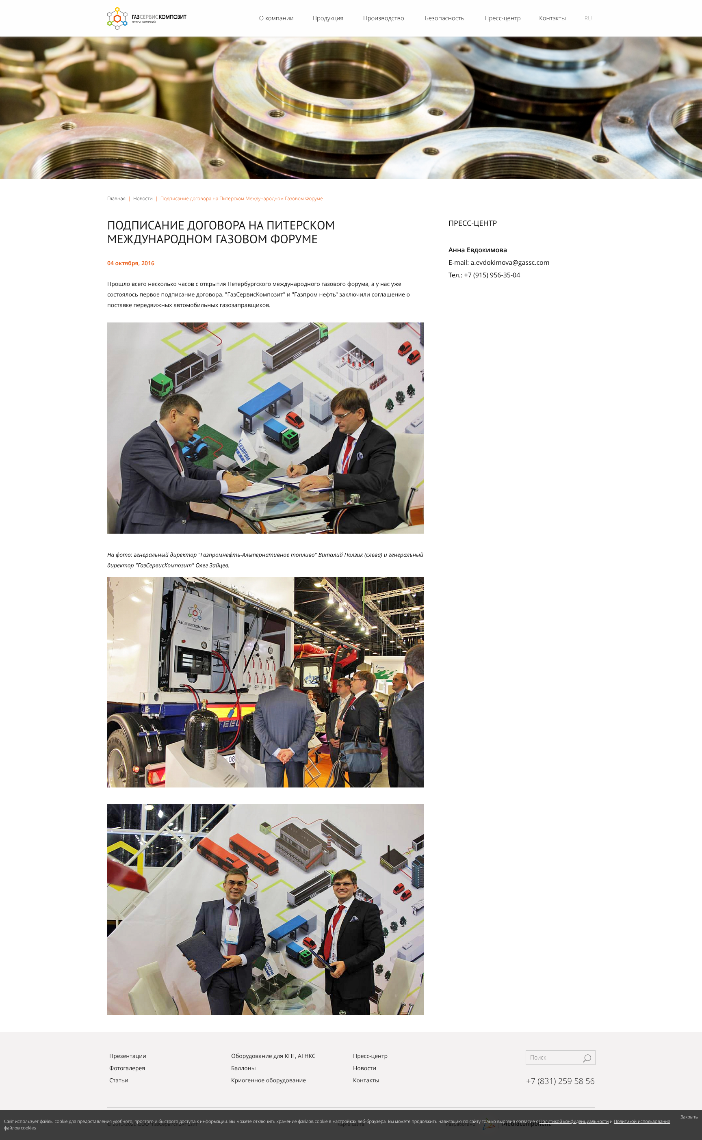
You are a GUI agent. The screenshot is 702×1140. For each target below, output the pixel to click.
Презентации (127, 1056)
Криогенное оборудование (268, 1080)
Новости (143, 198)
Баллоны (243, 1068)
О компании (276, 18)
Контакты (366, 1080)
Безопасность (444, 18)
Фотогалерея (127, 1068)
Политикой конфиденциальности (574, 1121)
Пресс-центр (370, 1056)
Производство (383, 18)
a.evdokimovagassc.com (509, 262)
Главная (116, 198)
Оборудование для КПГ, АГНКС (273, 1056)
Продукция (327, 18)
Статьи (118, 1080)
